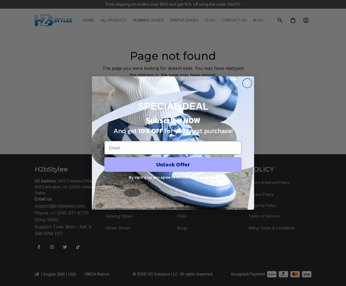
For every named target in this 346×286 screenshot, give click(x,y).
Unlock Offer (173, 164)
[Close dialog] (247, 83)
